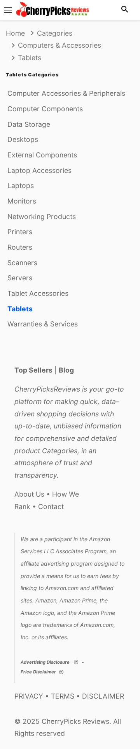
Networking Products (41, 216)
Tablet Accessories (37, 293)
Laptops (20, 185)
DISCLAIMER (103, 696)
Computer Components (45, 109)
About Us (29, 494)
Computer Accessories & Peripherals (66, 93)
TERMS (62, 696)
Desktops (22, 139)
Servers (19, 278)
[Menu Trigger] (8, 10)
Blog (66, 370)
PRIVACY (28, 696)
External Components (42, 155)
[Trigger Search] (125, 10)
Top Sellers (33, 370)
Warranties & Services (42, 324)
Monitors (21, 201)
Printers (19, 232)
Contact (51, 506)
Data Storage (28, 124)
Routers (19, 247)
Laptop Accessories (39, 170)
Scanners (22, 263)
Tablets (20, 309)
